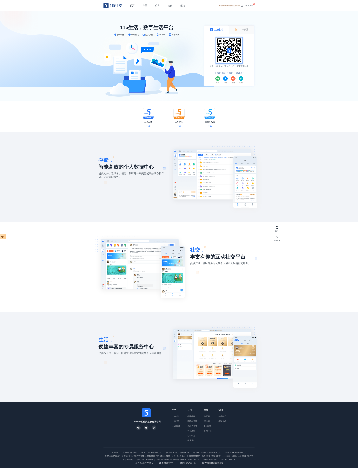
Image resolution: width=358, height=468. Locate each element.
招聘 (220, 410)
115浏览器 (176, 426)
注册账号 (230, 73)
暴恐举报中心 (128, 460)
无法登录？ (239, 73)
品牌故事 (191, 416)
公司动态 (191, 436)
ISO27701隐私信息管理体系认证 (208, 453)
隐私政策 (115, 453)
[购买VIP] (3, 236)
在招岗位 (222, 416)
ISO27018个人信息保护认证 (178, 453)
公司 (189, 410)
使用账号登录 (220, 73)
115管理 (175, 421)
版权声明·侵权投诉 (130, 453)
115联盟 (207, 426)
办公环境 (191, 431)
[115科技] (112, 5)
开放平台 (208, 431)
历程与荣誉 (192, 426)
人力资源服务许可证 (245, 456)
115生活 (175, 416)
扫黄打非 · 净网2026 (145, 460)
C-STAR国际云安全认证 (237, 453)
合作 (206, 410)
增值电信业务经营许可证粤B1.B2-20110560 (138, 456)
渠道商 (207, 421)
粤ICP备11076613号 (112, 456)
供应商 (207, 416)
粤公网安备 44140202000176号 (188, 456)
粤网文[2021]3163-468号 (165, 456)
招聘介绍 (222, 421)
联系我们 (191, 440)
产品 (174, 410)
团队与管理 (192, 421)
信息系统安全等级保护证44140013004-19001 (219, 456)
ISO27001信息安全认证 (152, 453)
